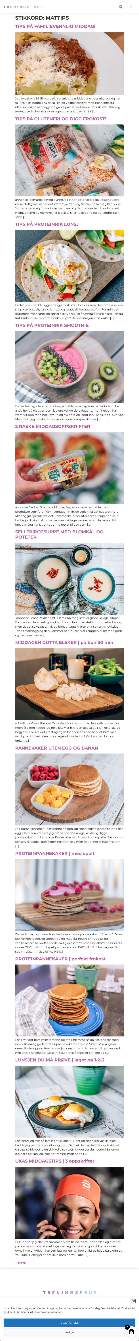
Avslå (69, 1332)
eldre (20, 1263)
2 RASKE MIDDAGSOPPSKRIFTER (52, 426)
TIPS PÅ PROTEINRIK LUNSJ (47, 224)
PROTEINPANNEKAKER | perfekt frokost (60, 958)
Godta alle (70, 1322)
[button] (133, 1301)
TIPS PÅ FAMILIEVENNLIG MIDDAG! (55, 26)
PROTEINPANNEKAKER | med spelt (54, 853)
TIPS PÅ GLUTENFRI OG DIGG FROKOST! (60, 118)
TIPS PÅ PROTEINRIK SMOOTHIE (52, 325)
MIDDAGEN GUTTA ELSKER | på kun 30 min (64, 642)
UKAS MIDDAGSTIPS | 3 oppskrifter (54, 1161)
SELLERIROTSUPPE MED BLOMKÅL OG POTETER (59, 534)
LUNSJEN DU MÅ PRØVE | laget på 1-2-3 (59, 1060)
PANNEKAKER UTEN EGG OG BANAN (56, 748)
